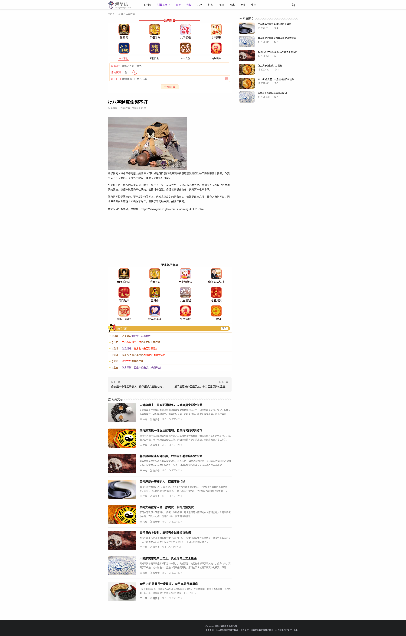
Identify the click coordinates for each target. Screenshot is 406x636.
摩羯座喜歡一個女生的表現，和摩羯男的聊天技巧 (171, 430)
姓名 (210, 5)
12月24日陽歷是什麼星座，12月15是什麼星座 (169, 584)
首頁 (112, 14)
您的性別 (116, 72)
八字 (199, 5)
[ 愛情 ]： (133, 348)
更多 (224, 328)
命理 (120, 14)
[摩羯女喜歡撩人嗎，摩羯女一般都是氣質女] (122, 515)
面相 (221, 5)
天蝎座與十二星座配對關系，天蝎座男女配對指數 (171, 405)
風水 (232, 5)
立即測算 (169, 87)
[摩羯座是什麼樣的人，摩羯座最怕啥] (122, 490)
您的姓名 (116, 65)
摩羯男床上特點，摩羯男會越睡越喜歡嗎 (165, 533)
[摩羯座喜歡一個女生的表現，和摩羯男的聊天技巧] (122, 439)
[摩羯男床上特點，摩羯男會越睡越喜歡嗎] (122, 541)
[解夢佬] (120, 8)
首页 (149, 4)
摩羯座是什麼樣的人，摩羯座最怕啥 (162, 481)
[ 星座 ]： (135, 367)
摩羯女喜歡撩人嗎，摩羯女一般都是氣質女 (167, 507)
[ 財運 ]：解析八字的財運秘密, (137, 354)
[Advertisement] (170, 240)
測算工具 (162, 5)
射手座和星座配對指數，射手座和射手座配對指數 (171, 456)
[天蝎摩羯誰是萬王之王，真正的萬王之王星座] (122, 566)
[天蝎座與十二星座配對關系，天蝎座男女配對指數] (122, 413)
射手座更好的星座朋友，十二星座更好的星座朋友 (202, 386)
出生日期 (116, 78)
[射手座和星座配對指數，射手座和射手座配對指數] (122, 464)
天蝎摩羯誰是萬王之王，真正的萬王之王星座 (168, 558)
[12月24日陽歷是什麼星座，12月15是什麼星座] (122, 592)
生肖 (253, 5)
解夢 (178, 5)
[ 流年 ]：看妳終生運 (126, 361)
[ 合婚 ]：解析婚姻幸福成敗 (134, 342)
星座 (243, 5)
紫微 (189, 5)
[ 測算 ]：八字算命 (130, 335)
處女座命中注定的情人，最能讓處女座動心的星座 (139, 386)
